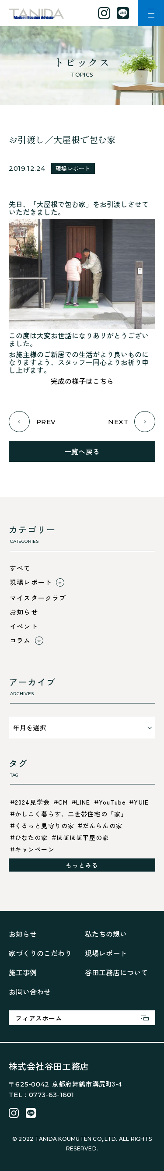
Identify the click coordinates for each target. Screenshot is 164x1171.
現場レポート (73, 168)
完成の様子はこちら (82, 381)
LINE (83, 802)
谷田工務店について (116, 972)
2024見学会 (32, 802)
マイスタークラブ (38, 597)
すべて (20, 568)
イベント (24, 626)
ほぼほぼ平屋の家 (82, 837)
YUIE (141, 802)
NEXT (118, 422)
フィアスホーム (38, 1018)
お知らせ (24, 611)
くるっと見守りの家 (44, 825)
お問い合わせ (30, 991)
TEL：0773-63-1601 (41, 1094)
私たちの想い (106, 933)
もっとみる (82, 865)
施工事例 (23, 972)
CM (63, 802)
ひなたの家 (31, 837)
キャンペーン (35, 849)
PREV (46, 422)
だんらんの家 (102, 825)
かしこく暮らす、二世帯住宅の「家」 (71, 813)
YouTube (112, 802)
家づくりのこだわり (40, 952)
